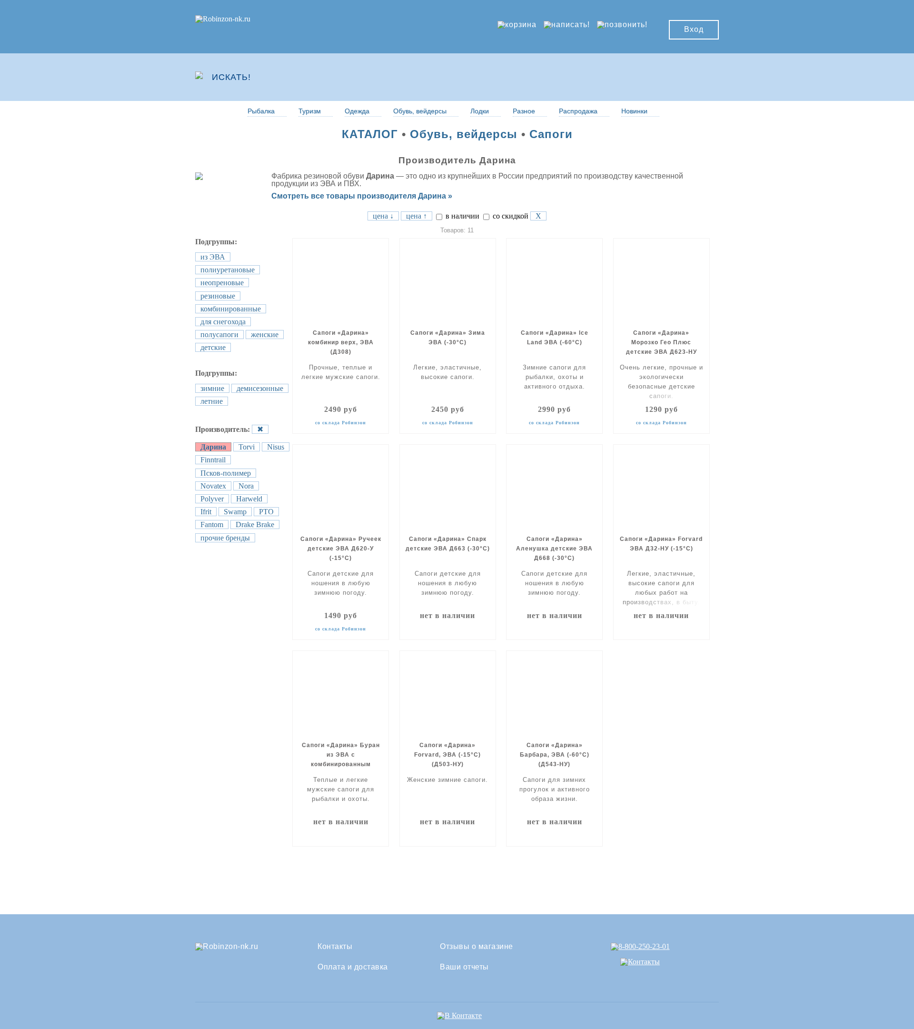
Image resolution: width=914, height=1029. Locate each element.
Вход (694, 29)
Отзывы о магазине (476, 946)
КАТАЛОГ (370, 134)
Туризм (309, 111)
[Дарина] (211, 176)
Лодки (479, 111)
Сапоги (551, 134)
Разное (524, 111)
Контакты (335, 946)
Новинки (634, 111)
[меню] (691, 77)
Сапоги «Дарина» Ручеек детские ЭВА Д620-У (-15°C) (340, 548)
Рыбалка (261, 111)
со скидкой (509, 216)
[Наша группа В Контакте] (459, 1015)
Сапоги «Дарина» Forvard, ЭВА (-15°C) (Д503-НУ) (447, 755)
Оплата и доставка (353, 967)
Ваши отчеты (464, 967)
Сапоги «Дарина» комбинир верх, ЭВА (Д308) (341, 342)
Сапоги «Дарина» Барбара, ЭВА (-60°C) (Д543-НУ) (554, 755)
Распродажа (578, 111)
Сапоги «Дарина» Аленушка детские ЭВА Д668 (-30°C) (554, 548)
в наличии (461, 216)
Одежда (357, 111)
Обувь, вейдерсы (420, 111)
